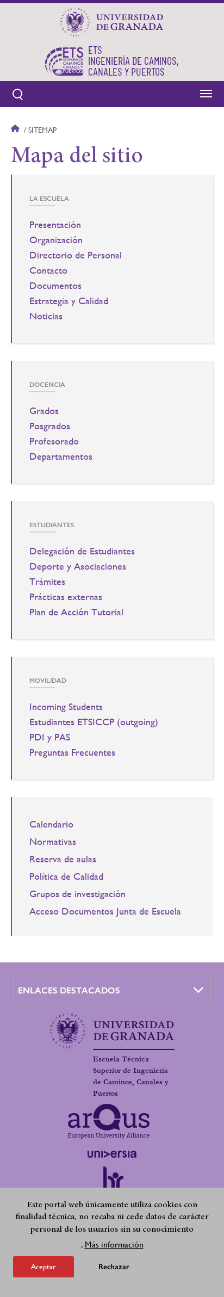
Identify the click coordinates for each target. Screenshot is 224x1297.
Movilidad (47, 680)
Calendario (51, 824)
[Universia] (112, 1154)
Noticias (46, 316)
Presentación (55, 224)
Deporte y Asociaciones (77, 566)
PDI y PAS (49, 737)
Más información (114, 1244)
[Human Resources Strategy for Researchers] (112, 1183)
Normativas (52, 841)
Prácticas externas (65, 596)
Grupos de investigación (77, 893)
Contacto (48, 270)
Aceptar (43, 1266)
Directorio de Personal (75, 255)
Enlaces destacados (69, 990)
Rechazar (113, 1266)
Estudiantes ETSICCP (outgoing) (93, 722)
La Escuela (49, 198)
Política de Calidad (66, 876)
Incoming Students (66, 706)
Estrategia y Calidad (68, 300)
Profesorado (54, 441)
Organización (56, 239)
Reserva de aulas (62, 859)
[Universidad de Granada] (112, 22)
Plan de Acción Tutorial (76, 612)
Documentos (55, 285)
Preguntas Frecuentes (72, 752)
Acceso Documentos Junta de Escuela (105, 911)
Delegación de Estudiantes (82, 551)
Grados (44, 410)
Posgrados (49, 426)
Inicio (16, 130)
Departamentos (60, 456)
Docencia (47, 384)
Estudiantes (51, 525)
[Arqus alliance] (109, 1121)
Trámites (47, 581)
